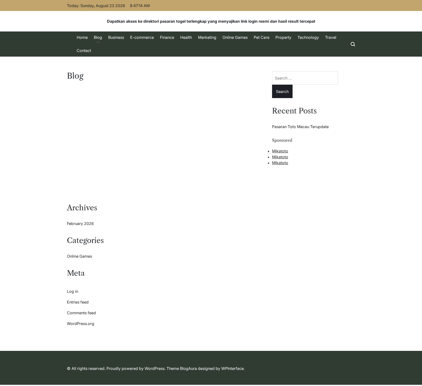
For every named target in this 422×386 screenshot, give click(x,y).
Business (116, 37)
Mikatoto (280, 151)
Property (283, 37)
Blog (98, 37)
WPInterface (232, 368)
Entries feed (78, 302)
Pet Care (261, 37)
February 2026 (80, 223)
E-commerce (142, 37)
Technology (308, 37)
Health (186, 37)
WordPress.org (80, 323)
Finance (167, 37)
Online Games (235, 37)
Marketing (207, 37)
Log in (72, 291)
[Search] (353, 44)
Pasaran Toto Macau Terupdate (300, 126)
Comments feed (81, 312)
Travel (330, 37)
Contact (84, 50)
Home (82, 37)
